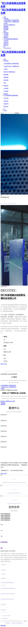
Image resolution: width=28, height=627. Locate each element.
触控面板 (6, 26)
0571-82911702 (7, 48)
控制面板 (3, 402)
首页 (5, 17)
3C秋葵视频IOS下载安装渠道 (11, 20)
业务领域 (6, 18)
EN (4, 46)
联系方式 (6, 45)
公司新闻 (6, 34)
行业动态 (6, 35)
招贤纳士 (6, 37)
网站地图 (3, 625)
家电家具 (3, 404)
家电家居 (6, 28)
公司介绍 (6, 40)
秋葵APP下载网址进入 (9, 24)
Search (5, 110)
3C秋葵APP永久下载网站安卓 (11, 21)
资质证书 (6, 43)
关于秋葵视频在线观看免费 (11, 39)
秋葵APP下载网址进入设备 (8, 401)
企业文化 (6, 42)
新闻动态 (6, 32)
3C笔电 (5, 23)
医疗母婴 (6, 29)
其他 (5, 31)
